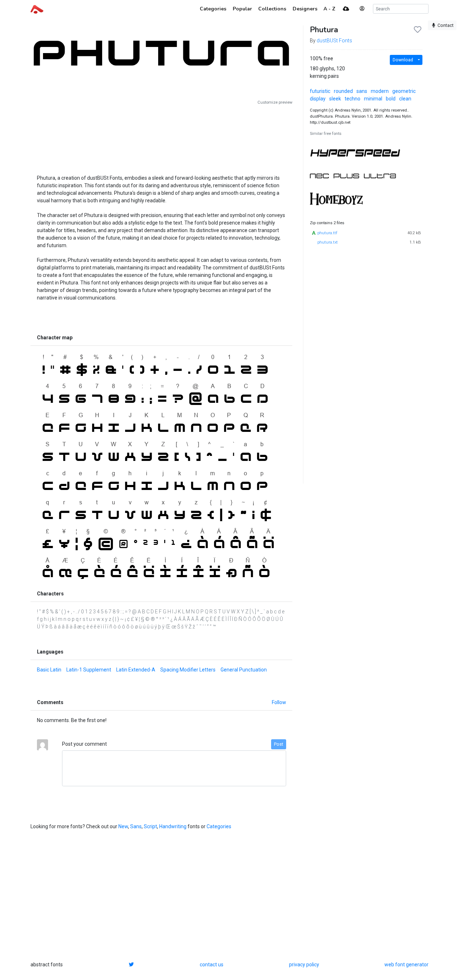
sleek (335, 99)
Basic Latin (49, 670)
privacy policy (304, 964)
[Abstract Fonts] (36, 8)
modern (380, 91)
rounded (343, 91)
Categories (219, 826)
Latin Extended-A (135, 670)
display (318, 99)
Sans (136, 826)
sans (361, 91)
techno (352, 99)
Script (150, 826)
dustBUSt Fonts (334, 40)
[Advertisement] (161, 137)
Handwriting (172, 826)
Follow (279, 702)
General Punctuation (244, 670)
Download (403, 59)
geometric (404, 91)
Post (278, 744)
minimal (373, 99)
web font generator (406, 964)
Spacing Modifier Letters (188, 670)
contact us (211, 964)
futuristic (320, 91)
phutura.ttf (327, 233)
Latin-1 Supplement (88, 670)
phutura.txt (327, 242)
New (123, 826)
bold (391, 99)
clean (405, 99)
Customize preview (274, 102)
